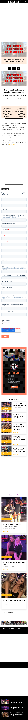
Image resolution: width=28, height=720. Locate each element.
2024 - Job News (5, 409)
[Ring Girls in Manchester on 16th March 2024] (6, 417)
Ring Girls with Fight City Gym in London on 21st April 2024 (19, 405)
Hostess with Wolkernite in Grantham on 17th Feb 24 (19, 438)
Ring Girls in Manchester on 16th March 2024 (18, 416)
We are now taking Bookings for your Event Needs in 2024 (19, 449)
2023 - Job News (9, 6)
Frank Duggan (5, 528)
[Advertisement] (14, 473)
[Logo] (14, 1)
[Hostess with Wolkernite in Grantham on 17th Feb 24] (6, 440)
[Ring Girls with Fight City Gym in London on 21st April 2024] (6, 407)
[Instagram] (9, 68)
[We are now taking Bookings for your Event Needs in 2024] (6, 451)
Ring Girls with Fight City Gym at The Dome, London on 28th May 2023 (8, 113)
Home (2, 6)
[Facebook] (14, 68)
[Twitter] (18, 68)
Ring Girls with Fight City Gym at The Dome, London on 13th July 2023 (20, 113)
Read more (15, 410)
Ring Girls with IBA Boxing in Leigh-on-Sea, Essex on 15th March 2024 (18, 427)
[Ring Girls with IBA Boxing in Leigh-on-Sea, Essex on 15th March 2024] (6, 428)
